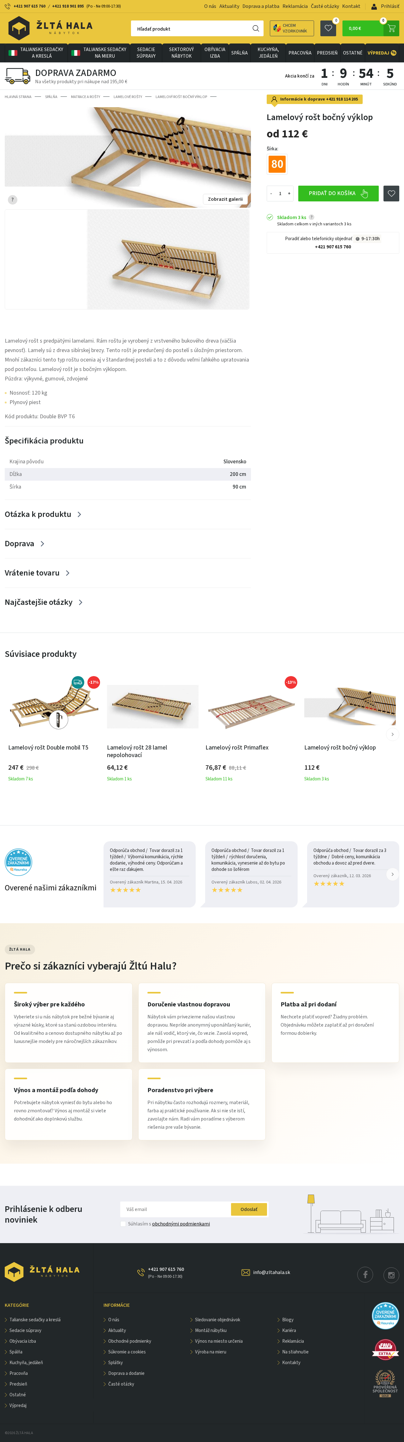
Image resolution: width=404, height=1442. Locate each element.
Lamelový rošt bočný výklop (181, 97)
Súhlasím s (169, 1223)
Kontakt (351, 6)
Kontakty (291, 1362)
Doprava (19, 543)
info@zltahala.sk (271, 1272)
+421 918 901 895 (68, 6)
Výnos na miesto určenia (219, 1341)
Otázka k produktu (38, 514)
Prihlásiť (389, 6)
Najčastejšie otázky (39, 602)
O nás (210, 6)
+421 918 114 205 (342, 99)
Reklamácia (295, 6)
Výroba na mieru (210, 1352)
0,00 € (366, 26)
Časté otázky (325, 6)
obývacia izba (215, 53)
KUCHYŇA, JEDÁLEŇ (268, 53)
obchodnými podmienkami (181, 1223)
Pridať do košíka (333, 193)
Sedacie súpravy (146, 53)
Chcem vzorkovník (295, 28)
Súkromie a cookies (127, 1352)
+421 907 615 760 (29, 6)
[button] (392, 734)
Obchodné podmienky (129, 1341)
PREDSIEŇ (327, 53)
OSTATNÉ (352, 53)
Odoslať (249, 1209)
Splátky (115, 1362)
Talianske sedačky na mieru (104, 53)
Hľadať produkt (153, 29)
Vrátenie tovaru (32, 573)
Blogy (288, 1320)
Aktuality (229, 6)
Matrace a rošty (85, 97)
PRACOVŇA (300, 53)
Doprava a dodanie (126, 1373)
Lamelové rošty (128, 97)
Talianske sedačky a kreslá (41, 53)
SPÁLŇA (239, 53)
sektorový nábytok (181, 53)
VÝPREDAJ (382, 52)
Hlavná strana (18, 97)
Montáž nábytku (211, 1330)
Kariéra (289, 1330)
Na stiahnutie (295, 1352)
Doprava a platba (260, 6)
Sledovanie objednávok (217, 1320)
